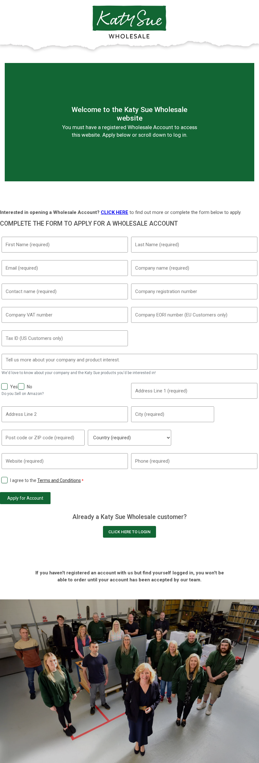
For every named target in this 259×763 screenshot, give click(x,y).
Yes (14, 386)
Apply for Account (25, 498)
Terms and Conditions (59, 480)
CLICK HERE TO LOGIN (129, 531)
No (29, 386)
